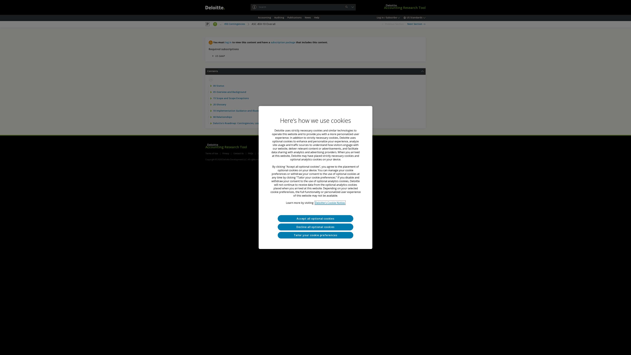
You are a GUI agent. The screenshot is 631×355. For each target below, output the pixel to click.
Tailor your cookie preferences (315, 235)
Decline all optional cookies (315, 227)
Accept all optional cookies (315, 218)
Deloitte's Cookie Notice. (330, 203)
